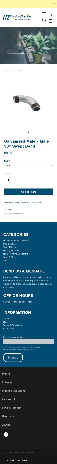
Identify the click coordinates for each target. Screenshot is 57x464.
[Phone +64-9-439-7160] (50, 13)
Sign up (13, 357)
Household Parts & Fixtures (16, 240)
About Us (7, 318)
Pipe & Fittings (16, 70)
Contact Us (8, 328)
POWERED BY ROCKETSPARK (16, 460)
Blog (5, 322)
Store (6, 70)
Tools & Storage (10, 257)
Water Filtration (10, 247)
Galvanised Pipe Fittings (16, 213)
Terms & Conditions (12, 325)
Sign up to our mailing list (14, 337)
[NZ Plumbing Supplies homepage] (22, 17)
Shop (5, 260)
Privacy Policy (8, 350)
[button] (44, 20)
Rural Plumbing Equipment (15, 254)
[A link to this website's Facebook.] (6, 434)
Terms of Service (22, 350)
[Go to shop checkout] (50, 20)
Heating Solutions (11, 250)
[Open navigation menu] (44, 13)
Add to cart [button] (28, 192)
